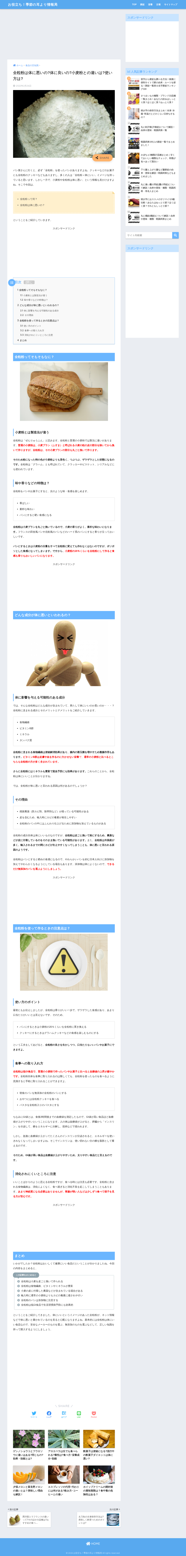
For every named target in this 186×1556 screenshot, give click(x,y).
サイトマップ (170, 4)
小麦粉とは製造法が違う (33, 295)
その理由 (26, 315)
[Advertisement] (64, 34)
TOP (134, 4)
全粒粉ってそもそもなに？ (32, 290)
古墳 (158, 4)
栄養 (150, 4)
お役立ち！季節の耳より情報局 (33, 4)
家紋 (142, 4)
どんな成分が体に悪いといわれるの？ (38, 305)
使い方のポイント (30, 326)
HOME (95, 1543)
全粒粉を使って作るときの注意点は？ (38, 320)
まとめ (22, 340)
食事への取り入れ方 (32, 330)
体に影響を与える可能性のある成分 (39, 310)
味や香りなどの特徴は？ (34, 300)
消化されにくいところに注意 (36, 335)
